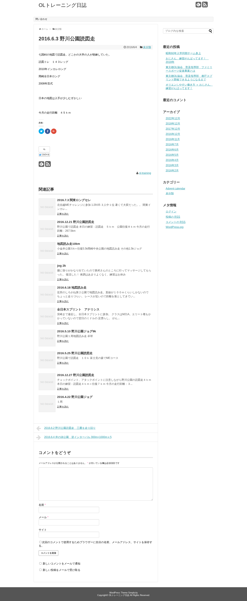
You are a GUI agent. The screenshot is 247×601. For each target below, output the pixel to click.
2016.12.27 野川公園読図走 (75, 375)
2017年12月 (173, 128)
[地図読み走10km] (47, 250)
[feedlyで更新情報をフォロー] (198, 6)
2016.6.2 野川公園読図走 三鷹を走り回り (70, 428)
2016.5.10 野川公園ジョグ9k (76, 331)
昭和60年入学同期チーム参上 (183, 53)
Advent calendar (175, 188)
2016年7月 (172, 144)
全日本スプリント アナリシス (78, 309)
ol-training (145, 173)
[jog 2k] (47, 272)
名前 (42, 504)
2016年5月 (172, 154)
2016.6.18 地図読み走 (72, 287)
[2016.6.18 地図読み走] (47, 294)
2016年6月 (172, 149)
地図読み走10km (68, 243)
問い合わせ (41, 19)
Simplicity (133, 592)
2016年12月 (173, 134)
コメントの (176, 222)
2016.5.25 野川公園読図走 (75, 353)
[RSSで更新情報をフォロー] (205, 6)
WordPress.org (174, 227)
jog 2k (61, 265)
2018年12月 (173, 123)
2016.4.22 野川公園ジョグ (75, 397)
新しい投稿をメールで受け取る (61, 570)
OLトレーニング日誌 (63, 5)
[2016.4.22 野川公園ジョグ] (47, 403)
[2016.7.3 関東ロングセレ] (47, 206)
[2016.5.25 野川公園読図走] (47, 359)
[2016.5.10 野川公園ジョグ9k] (47, 338)
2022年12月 (173, 118)
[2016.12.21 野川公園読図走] (47, 228)
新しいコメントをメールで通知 (61, 563)
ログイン (171, 211)
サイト (43, 529)
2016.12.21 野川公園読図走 (75, 222)
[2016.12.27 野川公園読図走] (47, 381)
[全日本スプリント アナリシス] (47, 316)
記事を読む (63, 214)
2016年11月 (173, 139)
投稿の (173, 216)
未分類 (147, 47)
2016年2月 (172, 170)
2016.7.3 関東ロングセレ (75, 200)
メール (43, 517)
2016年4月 (172, 160)
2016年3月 (172, 165)
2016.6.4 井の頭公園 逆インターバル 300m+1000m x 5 (78, 437)
